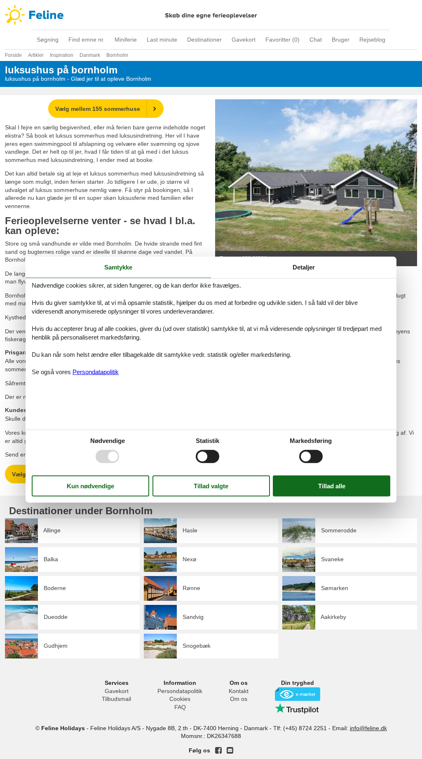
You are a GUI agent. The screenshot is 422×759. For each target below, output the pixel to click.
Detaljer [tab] (304, 267)
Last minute (162, 39)
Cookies (179, 699)
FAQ (180, 707)
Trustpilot (297, 708)
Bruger (340, 39)
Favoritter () (282, 39)
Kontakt (239, 691)
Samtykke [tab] (118, 267)
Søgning (48, 39)
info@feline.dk (368, 728)
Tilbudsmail (116, 699)
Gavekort (244, 39)
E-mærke (297, 694)
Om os (238, 699)
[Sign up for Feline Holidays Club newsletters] (230, 750)
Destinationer (204, 39)
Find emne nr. (86, 39)
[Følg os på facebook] (218, 750)
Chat (315, 39)
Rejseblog (372, 39)
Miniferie (126, 39)
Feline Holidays (211, 15)
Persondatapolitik (179, 691)
